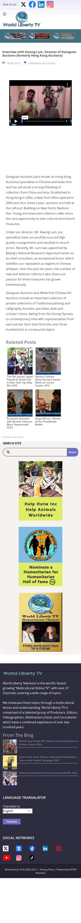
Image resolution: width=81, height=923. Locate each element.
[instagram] (19, 857)
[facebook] (32, 848)
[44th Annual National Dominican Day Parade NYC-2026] (10, 778)
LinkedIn (41, 4)
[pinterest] (58, 848)
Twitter (23, 4)
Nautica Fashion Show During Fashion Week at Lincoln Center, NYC (48, 381)
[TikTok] (32, 857)
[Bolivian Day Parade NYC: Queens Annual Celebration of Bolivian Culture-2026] (10, 746)
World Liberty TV (13, 869)
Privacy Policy (47, 869)
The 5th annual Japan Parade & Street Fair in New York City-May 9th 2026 (20, 381)
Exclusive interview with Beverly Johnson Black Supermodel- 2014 (19, 423)
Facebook (32, 4)
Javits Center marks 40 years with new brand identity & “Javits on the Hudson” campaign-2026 (47, 758)
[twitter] (5, 848)
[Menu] (5, 14)
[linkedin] (45, 848)
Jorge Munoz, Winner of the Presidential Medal (48, 421)
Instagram (50, 4)
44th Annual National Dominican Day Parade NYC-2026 (48, 772)
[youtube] (6, 857)
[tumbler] (19, 848)
